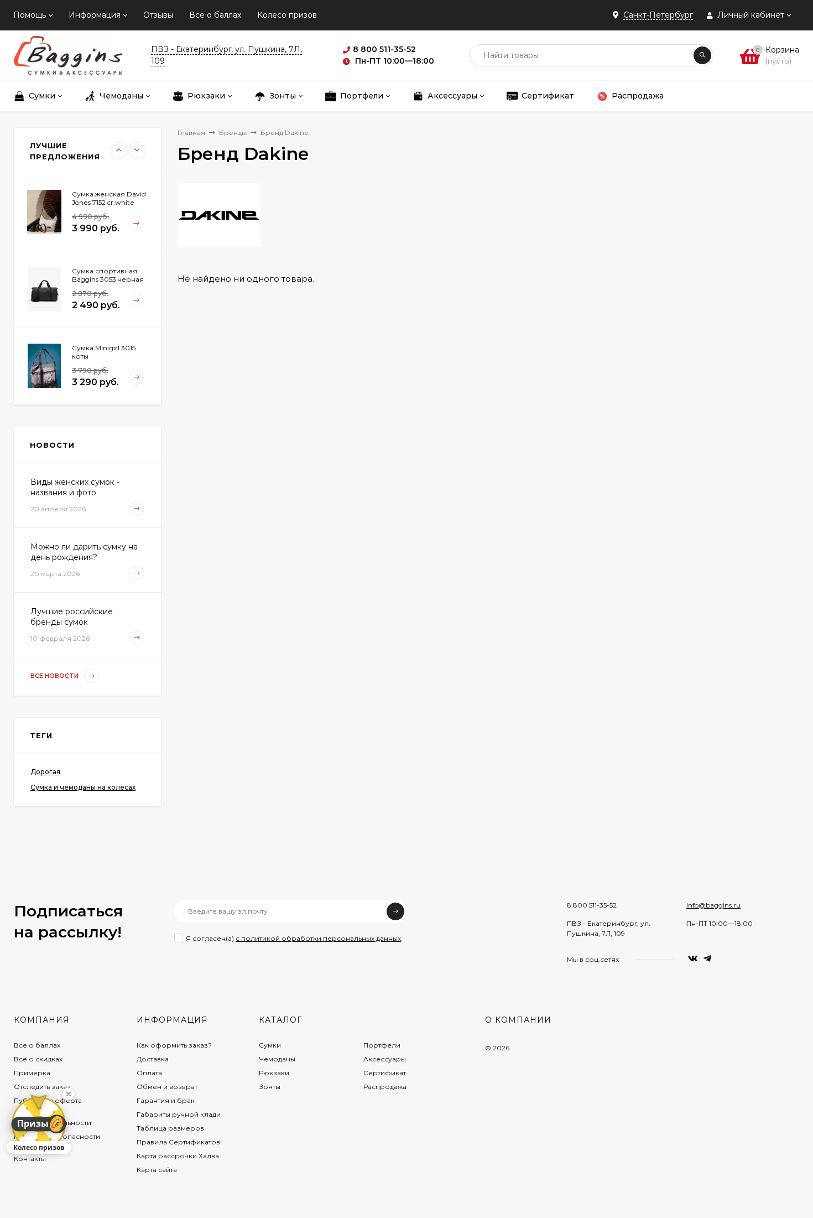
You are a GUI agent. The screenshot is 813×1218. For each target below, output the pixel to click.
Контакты (30, 1158)
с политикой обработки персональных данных (318, 938)
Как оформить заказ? (174, 1045)
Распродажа (384, 1086)
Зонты (269, 1086)
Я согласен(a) (293, 938)
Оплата (149, 1073)
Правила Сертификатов (178, 1142)
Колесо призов (287, 15)
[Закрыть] (68, 1094)
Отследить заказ (42, 1086)
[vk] (693, 958)
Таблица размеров (170, 1128)
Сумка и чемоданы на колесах (83, 787)
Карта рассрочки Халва (178, 1156)
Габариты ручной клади (179, 1114)
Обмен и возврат (167, 1086)
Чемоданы (277, 1059)
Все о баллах (37, 1045)
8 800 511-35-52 (592, 905)
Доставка (153, 1059)
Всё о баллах (215, 15)
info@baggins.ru (713, 905)
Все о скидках (38, 1059)
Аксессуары (384, 1059)
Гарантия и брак (166, 1100)
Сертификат (384, 1073)
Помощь (29, 15)
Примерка (32, 1073)
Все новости (55, 676)
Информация (95, 15)
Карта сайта (157, 1169)
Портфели (381, 1045)
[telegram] (707, 958)
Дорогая (45, 772)
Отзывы (158, 15)
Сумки (270, 1045)
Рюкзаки (274, 1073)
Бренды (233, 132)
